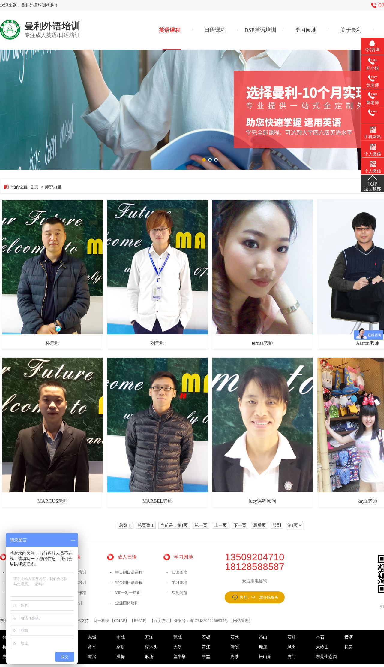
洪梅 (120, 656)
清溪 (234, 647)
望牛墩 (179, 656)
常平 (92, 647)
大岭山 (322, 647)
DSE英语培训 (260, 30)
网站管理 (241, 620)
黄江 (206, 647)
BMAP (139, 620)
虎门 (291, 656)
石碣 (206, 637)
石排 (291, 637)
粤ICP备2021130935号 (209, 620)
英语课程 (170, 30)
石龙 (234, 637)
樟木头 (151, 647)
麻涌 (149, 656)
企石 (320, 637)
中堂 (206, 656)
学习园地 (305, 30)
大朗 (177, 647)
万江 (149, 637)
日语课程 (215, 30)
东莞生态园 (326, 656)
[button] (204, 160)
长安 (348, 647)
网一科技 (101, 620)
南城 (120, 637)
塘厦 (263, 647)
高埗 (234, 656)
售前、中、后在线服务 (259, 597)
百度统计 (161, 620)
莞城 (177, 637)
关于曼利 (351, 30)
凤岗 (291, 647)
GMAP (119, 620)
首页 (34, 187)
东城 (92, 637)
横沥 (348, 637)
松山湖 (265, 656)
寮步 (120, 647)
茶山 (263, 637)
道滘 (92, 656)
